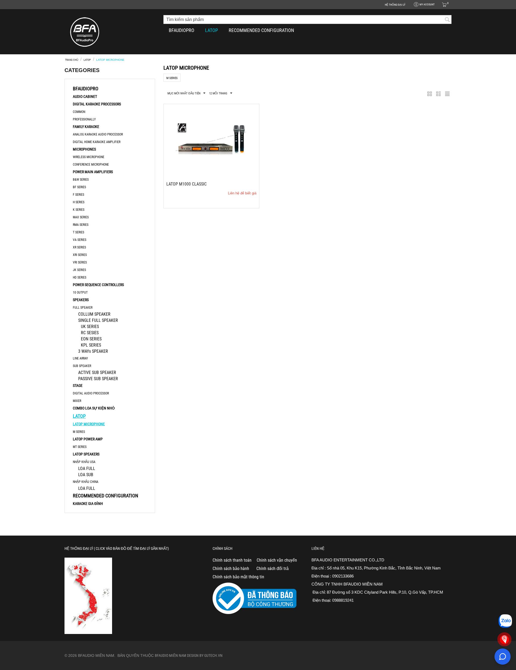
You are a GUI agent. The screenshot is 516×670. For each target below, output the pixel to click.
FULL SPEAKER (82, 307)
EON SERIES (91, 338)
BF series (79, 187)
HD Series (79, 277)
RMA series (80, 225)
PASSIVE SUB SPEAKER (98, 378)
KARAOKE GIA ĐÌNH (88, 503)
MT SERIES (80, 447)
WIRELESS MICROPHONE (88, 157)
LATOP (211, 30)
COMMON (79, 112)
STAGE (78, 385)
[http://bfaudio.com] (84, 31)
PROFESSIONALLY (84, 119)
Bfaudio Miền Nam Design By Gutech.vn (189, 655)
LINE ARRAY (80, 358)
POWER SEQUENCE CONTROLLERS (98, 285)
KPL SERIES (91, 345)
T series (78, 232)
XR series (79, 247)
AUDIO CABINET (85, 96)
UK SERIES (90, 326)
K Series (78, 210)
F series (78, 195)
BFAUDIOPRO (181, 30)
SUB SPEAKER (82, 366)
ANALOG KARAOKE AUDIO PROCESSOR (98, 134)
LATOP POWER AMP (88, 439)
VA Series (79, 240)
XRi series (80, 255)
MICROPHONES (84, 149)
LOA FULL (86, 468)
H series (78, 202)
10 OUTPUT (80, 292)
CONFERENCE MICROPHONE (91, 164)
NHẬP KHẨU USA (84, 462)
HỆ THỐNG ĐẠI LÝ (395, 4)
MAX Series (81, 217)
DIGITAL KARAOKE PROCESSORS (97, 104)
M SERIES (79, 432)
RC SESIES (90, 332)
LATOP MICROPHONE (89, 424)
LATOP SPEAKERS (86, 454)
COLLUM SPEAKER (94, 314)
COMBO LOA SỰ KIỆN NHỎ (94, 408)
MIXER (77, 401)
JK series (79, 270)
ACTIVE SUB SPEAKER (97, 372)
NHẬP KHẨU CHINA (85, 482)
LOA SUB (85, 474)
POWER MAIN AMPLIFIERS (93, 172)
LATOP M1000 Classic (186, 184)
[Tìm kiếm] (447, 19)
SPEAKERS (81, 300)
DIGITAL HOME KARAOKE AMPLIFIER (96, 142)
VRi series (80, 262)
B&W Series (81, 179)
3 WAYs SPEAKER (93, 351)
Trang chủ (71, 59)
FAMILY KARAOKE (86, 126)
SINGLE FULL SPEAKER (98, 320)
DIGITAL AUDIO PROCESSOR (91, 393)
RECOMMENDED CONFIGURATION (261, 30)
